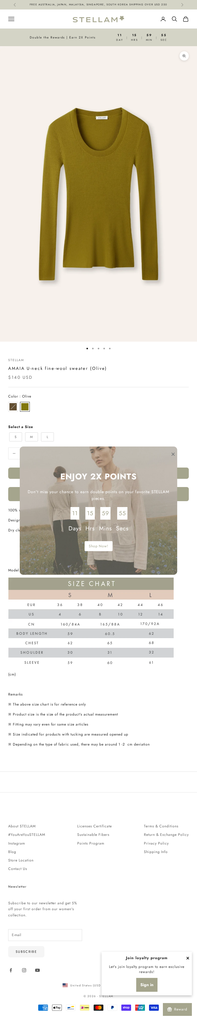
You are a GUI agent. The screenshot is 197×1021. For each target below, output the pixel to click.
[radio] (13, 407)
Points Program (90, 843)
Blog (12, 851)
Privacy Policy (156, 843)
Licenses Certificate (94, 826)
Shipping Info (156, 851)
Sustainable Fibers (93, 834)
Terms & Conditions (161, 826)
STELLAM (16, 360)
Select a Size (20, 426)
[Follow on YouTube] (37, 970)
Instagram (16, 843)
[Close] (188, 958)
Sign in (146, 985)
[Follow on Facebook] (10, 970)
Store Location (21, 860)
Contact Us (17, 868)
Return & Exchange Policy (166, 834)
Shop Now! (99, 546)
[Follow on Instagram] (24, 970)
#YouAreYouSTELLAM (26, 834)
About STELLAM (22, 826)
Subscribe (26, 951)
